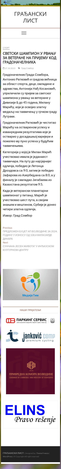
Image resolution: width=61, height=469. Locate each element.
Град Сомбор (27, 68)
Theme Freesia (42, 453)
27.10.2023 (10, 68)
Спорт (6, 48)
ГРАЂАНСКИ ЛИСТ (30, 17)
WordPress (7, 456)
